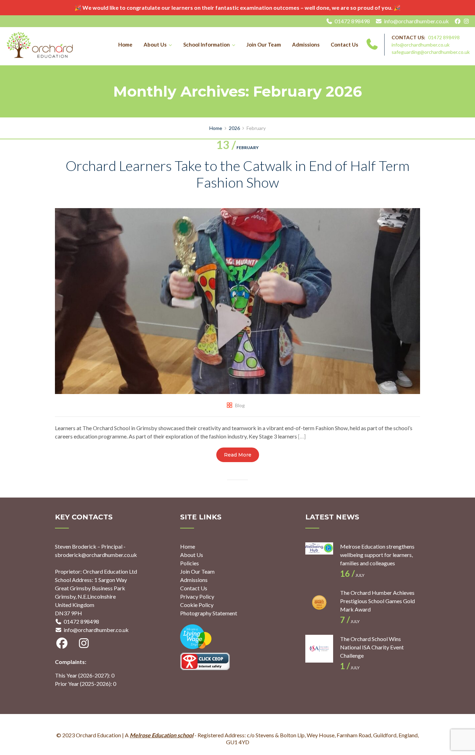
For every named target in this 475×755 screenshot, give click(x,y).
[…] (302, 436)
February (237, 147)
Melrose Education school (161, 735)
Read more (237, 455)
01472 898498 (352, 21)
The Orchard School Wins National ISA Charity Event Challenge (372, 647)
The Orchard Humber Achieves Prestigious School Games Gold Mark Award (377, 601)
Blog (240, 405)
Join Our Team (264, 44)
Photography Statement (208, 613)
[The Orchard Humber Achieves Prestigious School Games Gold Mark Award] (319, 602)
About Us (155, 44)
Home (125, 44)
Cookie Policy (197, 604)
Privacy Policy (197, 596)
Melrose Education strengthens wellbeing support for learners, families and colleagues (377, 554)
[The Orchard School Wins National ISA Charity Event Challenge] (319, 649)
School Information (206, 44)
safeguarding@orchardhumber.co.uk (431, 52)
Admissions (306, 44)
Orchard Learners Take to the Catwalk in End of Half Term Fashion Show (238, 174)
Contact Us (344, 44)
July (352, 575)
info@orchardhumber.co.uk (416, 21)
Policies (189, 563)
